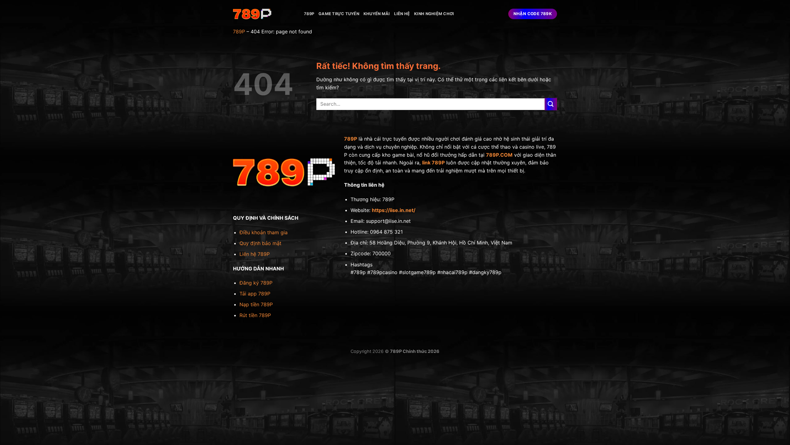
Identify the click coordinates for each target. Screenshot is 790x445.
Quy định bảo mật (260, 243)
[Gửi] (551, 104)
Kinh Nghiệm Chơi (434, 13)
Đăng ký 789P (255, 283)
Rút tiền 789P (255, 315)
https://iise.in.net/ (393, 210)
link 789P (433, 162)
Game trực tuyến (338, 13)
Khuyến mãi (377, 13)
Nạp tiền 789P (256, 304)
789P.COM (499, 155)
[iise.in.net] (264, 14)
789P (309, 13)
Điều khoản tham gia (263, 232)
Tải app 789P (254, 293)
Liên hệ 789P (254, 254)
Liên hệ (402, 13)
